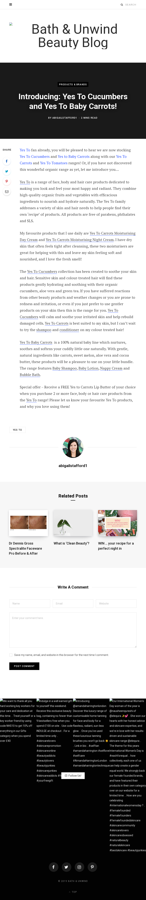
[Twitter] (66, 867)
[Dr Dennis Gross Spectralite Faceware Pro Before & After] (28, 523)
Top (74, 892)
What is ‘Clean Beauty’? (71, 543)
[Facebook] (53, 867)
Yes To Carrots (56, 323)
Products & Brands (73, 84)
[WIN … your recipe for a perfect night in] (117, 523)
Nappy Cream (111, 368)
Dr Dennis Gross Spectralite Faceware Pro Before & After (25, 548)
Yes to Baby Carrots (74, 156)
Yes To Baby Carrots (36, 342)
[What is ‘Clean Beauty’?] (73, 523)
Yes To (25, 150)
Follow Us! (74, 775)
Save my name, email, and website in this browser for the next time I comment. (61, 654)
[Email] (7, 191)
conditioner (69, 329)
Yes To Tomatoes (53, 163)
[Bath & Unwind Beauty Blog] (73, 35)
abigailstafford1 (64, 117)
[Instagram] (79, 867)
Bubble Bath (30, 374)
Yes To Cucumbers (35, 156)
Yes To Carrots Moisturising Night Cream (80, 239)
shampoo (43, 329)
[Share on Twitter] (7, 171)
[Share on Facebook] (7, 161)
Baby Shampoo (64, 368)
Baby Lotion (88, 368)
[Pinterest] (7, 181)
